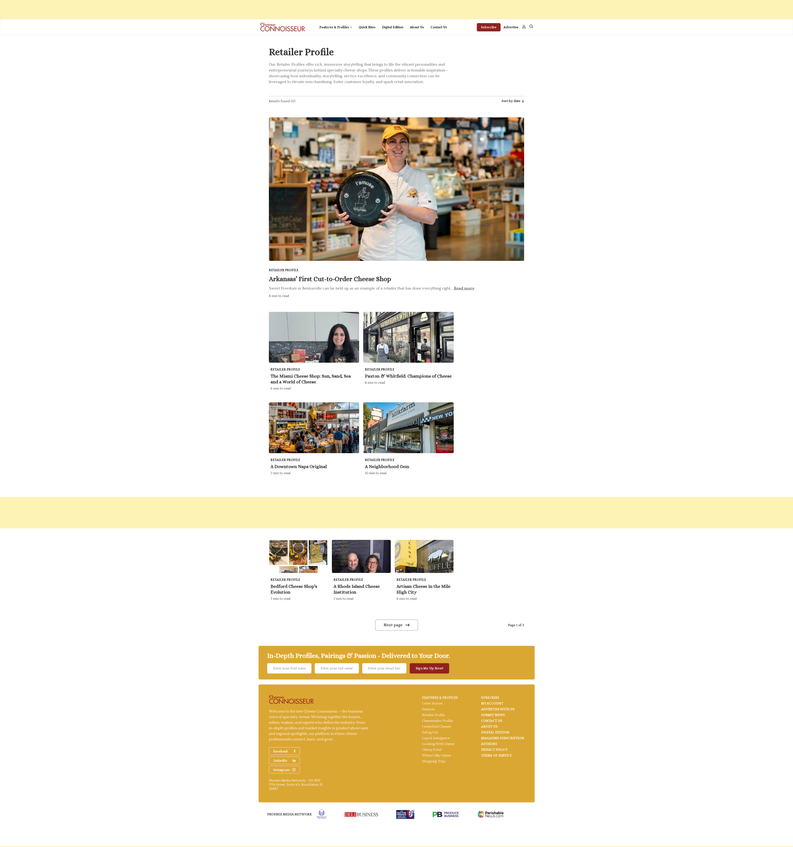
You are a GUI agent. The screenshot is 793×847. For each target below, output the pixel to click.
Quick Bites (367, 27)
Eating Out (430, 732)
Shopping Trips (433, 761)
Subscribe (488, 27)
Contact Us (439, 27)
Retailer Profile (433, 715)
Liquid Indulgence (436, 738)
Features (428, 709)
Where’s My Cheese (436, 755)
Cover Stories (432, 703)
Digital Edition (392, 27)
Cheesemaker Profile (437, 721)
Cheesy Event (432, 750)
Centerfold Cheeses (436, 726)
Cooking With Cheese (438, 744)
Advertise (510, 27)
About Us (417, 27)
